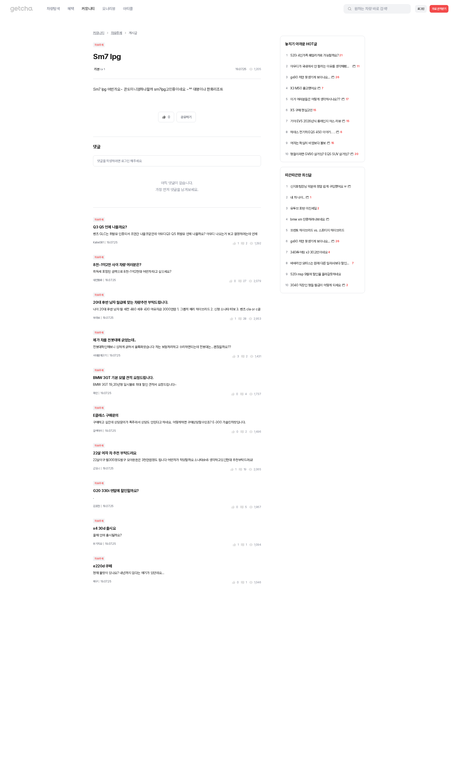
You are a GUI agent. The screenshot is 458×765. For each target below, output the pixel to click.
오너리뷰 (108, 8)
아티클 (128, 8)
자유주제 (116, 33)
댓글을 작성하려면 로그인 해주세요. (119, 161)
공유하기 (186, 117)
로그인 (420, 8)
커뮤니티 (88, 8)
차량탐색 (53, 8)
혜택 (71, 8)
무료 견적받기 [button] (439, 8)
